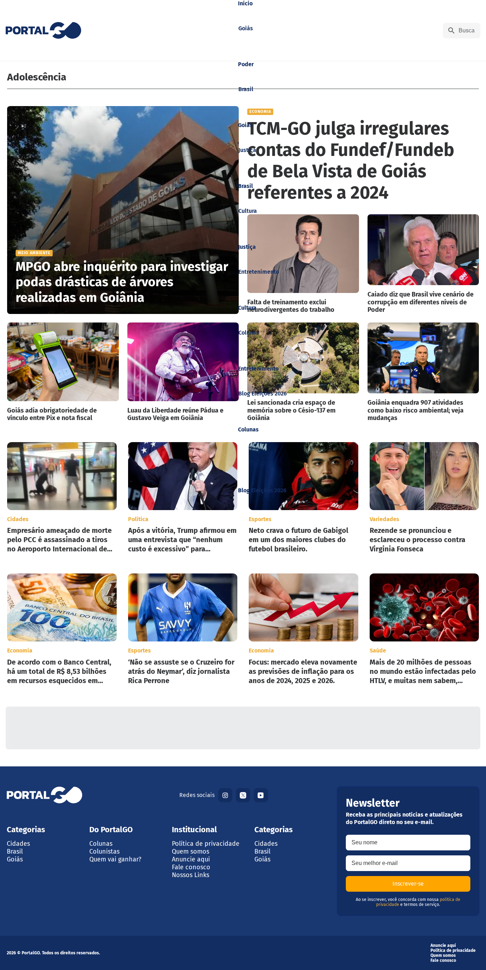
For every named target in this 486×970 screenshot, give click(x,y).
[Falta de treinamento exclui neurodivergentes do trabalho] (303, 264)
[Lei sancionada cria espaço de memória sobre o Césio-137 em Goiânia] (303, 372)
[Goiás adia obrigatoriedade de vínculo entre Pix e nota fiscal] (63, 372)
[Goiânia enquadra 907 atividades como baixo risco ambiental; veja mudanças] (423, 372)
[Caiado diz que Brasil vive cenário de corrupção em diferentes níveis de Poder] (423, 264)
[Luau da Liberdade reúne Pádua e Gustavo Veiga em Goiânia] (183, 372)
